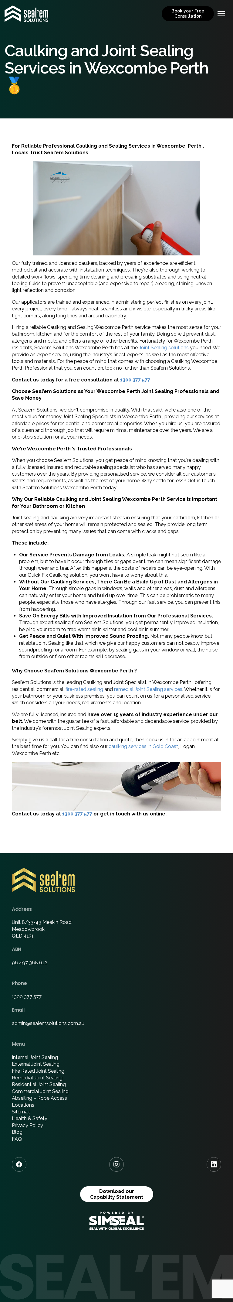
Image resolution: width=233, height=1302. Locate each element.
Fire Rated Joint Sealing (38, 1071)
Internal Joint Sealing (35, 1057)
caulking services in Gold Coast (143, 746)
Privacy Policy (27, 1125)
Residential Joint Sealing (39, 1084)
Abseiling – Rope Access (39, 1098)
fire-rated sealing (84, 689)
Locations (23, 1105)
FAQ (17, 1139)
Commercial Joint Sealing (40, 1091)
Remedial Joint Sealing (37, 1078)
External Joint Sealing (35, 1064)
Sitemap (21, 1112)
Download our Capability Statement (116, 1194)
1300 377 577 (135, 380)
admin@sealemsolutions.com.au (48, 1023)
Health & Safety (29, 1118)
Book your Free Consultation (187, 14)
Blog (17, 1132)
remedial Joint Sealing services (148, 689)
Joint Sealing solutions (164, 347)
